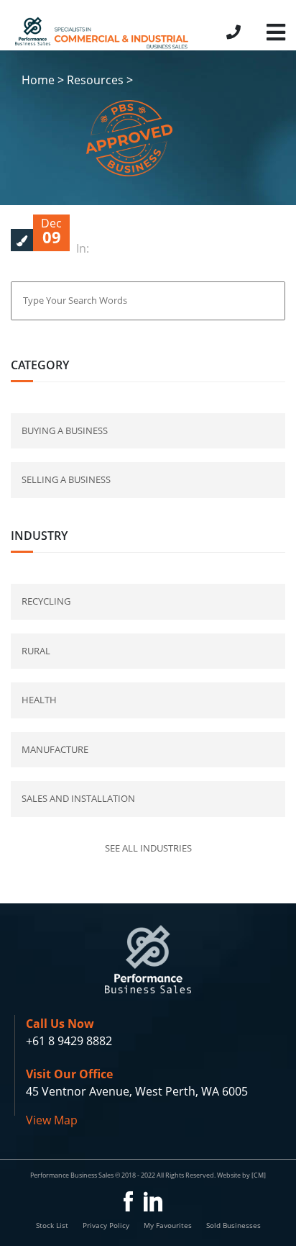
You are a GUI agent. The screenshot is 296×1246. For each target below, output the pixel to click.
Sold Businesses (233, 1225)
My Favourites (168, 1225)
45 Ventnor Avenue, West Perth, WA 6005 (137, 1091)
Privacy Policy (106, 1225)
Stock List (52, 1225)
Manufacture (55, 749)
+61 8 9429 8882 (69, 1041)
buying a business (65, 430)
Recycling (46, 601)
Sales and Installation (78, 798)
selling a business (66, 479)
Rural (36, 650)
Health (39, 699)
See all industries (148, 847)
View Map (52, 1120)
